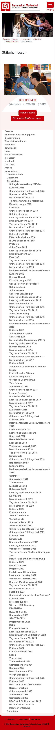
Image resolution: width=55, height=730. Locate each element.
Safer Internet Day (19, 313)
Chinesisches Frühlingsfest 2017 (26, 356)
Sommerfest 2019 (18, 479)
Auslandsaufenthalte (20, 396)
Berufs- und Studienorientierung (27, 559)
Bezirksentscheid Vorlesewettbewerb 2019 (29, 471)
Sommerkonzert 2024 (20, 665)
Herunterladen (27, 112)
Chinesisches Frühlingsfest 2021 (26, 532)
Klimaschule (15, 456)
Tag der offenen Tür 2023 (23, 585)
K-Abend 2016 (16, 330)
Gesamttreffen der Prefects (24, 284)
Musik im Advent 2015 (21, 303)
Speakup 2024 (16, 668)
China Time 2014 (12, 41)
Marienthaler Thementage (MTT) (27, 340)
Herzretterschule (18, 688)
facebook (9, 161)
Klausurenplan (12, 138)
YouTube (9, 164)
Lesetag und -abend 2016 (23, 343)
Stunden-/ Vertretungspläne (19, 134)
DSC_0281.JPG (27, 100)
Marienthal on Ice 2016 (21, 320)
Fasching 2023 (16, 592)
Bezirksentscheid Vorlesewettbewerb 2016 (29, 325)
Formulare (9, 144)
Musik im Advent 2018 (21, 449)
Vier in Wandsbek (18, 675)
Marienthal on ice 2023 (21, 588)
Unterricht (12, 177)
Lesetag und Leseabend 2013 (25, 217)
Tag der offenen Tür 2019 (23, 453)
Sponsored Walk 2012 (20, 194)
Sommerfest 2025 (18, 694)
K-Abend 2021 (16, 535)
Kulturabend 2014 (18, 234)
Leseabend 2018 (18, 443)
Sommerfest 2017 (18, 386)
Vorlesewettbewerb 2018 (22, 446)
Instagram (9, 158)
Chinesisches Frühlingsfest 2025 (26, 678)
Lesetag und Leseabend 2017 (25, 400)
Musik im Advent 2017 (21, 403)
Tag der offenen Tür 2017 (23, 353)
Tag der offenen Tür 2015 (23, 260)
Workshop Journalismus (22, 380)
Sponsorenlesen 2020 (21, 522)
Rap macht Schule (19, 463)
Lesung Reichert (18, 393)
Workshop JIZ (16, 519)
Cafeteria (14, 207)
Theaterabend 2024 (19, 661)
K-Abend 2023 (16, 598)
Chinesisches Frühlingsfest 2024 (26, 645)
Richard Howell (17, 277)
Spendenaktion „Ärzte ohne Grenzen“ (29, 595)
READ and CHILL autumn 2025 (25, 701)
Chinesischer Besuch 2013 (23, 211)
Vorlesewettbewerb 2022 (22, 578)
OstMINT (14, 476)
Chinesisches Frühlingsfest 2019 (26, 459)
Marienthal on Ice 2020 (21, 506)
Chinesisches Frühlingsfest (24, 416)
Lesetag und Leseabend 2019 (25, 492)
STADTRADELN (17, 618)
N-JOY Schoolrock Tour (22, 241)
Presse (8, 168)
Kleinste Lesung (18, 486)
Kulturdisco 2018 (18, 409)
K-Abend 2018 (16, 419)
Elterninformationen (15, 141)
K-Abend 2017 (16, 363)
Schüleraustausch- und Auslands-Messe (27, 368)
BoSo (12, 625)
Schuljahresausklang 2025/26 (24, 184)
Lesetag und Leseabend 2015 (25, 297)
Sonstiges (12, 711)
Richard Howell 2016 (20, 346)
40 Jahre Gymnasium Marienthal (26, 201)
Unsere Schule (15, 174)
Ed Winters (15, 496)
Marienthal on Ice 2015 (21, 267)
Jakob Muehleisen (19, 515)
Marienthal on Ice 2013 (21, 197)
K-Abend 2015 (16, 274)
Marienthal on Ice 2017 (21, 360)
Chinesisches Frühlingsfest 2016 (26, 307)
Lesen (12, 655)
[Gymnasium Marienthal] (20, 6)
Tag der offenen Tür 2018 (23, 406)
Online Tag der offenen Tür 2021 (26, 529)
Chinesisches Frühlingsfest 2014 (26, 231)
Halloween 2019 (17, 489)
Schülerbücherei (18, 214)
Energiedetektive (18, 628)
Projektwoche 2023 (19, 622)
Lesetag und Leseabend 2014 (25, 250)
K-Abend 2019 (16, 466)
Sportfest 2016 (17, 336)
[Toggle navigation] (50, 5)
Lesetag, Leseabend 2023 (23, 631)
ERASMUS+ (15, 608)
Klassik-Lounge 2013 (20, 204)
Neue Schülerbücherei (21, 439)
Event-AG (14, 257)
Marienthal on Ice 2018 (21, 413)
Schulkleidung (17, 287)
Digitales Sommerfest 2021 (23, 542)
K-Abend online (17, 512)
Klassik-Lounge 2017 (20, 376)
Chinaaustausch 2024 (20, 651)
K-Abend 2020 (16, 509)
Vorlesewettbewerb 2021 (22, 549)
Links (7, 151)
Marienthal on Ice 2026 (21, 704)
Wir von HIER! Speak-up (22, 605)
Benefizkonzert (17, 565)
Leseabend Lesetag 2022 (22, 575)
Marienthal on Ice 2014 (21, 227)
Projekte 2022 (16, 568)
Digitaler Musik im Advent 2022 (25, 582)
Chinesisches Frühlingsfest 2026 (26, 191)
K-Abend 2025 (16, 681)
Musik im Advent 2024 (21, 671)
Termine (8, 131)
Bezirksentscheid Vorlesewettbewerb (29, 270)
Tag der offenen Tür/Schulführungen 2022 (29, 554)
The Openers (16, 482)
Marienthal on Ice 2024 (21, 641)
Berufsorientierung (19, 708)
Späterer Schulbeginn (21, 294)
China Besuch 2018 (19, 429)
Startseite (6, 39)
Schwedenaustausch (20, 333)
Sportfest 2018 (17, 436)
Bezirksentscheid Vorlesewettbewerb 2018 (29, 425)
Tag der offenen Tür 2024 (23, 638)
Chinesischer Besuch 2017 (23, 390)
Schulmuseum (16, 290)
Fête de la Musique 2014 (22, 237)
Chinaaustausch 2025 (20, 691)
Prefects (14, 244)
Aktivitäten (37, 39)
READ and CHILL (18, 612)
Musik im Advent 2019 (21, 499)
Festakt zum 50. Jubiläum (23, 572)
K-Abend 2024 (16, 648)
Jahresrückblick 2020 (20, 525)
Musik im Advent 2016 (21, 350)
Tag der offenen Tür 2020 (23, 502)
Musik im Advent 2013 (21, 221)
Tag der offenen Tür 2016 (23, 310)
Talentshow (15, 383)
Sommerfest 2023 (18, 615)
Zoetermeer (15, 658)
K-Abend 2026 (16, 187)
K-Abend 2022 (16, 562)
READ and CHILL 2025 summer (25, 684)
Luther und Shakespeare (22, 433)
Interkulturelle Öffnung (22, 373)
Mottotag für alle (18, 602)
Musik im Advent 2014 (21, 254)
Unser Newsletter (13, 154)
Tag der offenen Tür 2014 (23, 224)
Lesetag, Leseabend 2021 (23, 545)
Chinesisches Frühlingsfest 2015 (26, 264)
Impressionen (25, 39)
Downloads (10, 148)
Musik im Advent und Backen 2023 (27, 635)
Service (15, 39)
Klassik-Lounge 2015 (20, 280)
